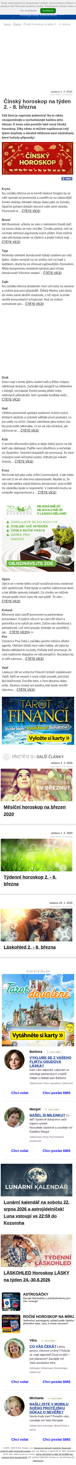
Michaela (46, 1398)
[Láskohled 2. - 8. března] (39, 926)
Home (7, 24)
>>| (47, 971)
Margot (44, 1109)
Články (17, 24)
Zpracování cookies (22, 1451)
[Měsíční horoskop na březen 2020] (39, 786)
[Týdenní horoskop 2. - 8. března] (39, 856)
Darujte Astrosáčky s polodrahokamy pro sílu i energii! (46, 1300)
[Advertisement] (38, 54)
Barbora (45, 1051)
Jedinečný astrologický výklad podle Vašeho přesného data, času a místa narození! (48, 1322)
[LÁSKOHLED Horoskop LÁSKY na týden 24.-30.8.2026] (39, 1251)
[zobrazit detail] (14, 1068)
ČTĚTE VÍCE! (31, 211)
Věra (42, 1340)
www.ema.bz (38, 1461)
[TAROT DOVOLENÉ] (38, 1010)
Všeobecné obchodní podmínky (47, 1448)
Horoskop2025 (21, 1457)
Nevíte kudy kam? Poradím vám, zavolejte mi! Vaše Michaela (50, 1412)
